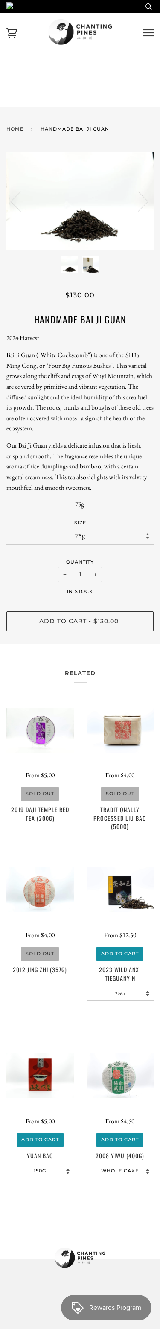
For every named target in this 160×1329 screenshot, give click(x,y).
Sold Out (40, 794)
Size (80, 523)
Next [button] (138, 201)
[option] (80, 201)
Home (14, 129)
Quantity (80, 562)
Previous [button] (20, 201)
